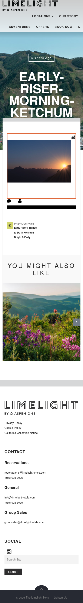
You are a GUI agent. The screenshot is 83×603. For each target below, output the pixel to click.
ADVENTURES (20, 27)
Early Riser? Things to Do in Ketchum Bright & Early (25, 232)
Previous (6, 325)
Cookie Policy (12, 428)
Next (76, 325)
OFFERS (42, 27)
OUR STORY (68, 16)
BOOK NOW (64, 27)
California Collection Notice (21, 433)
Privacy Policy (13, 423)
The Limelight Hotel (38, 597)
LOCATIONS (41, 16)
